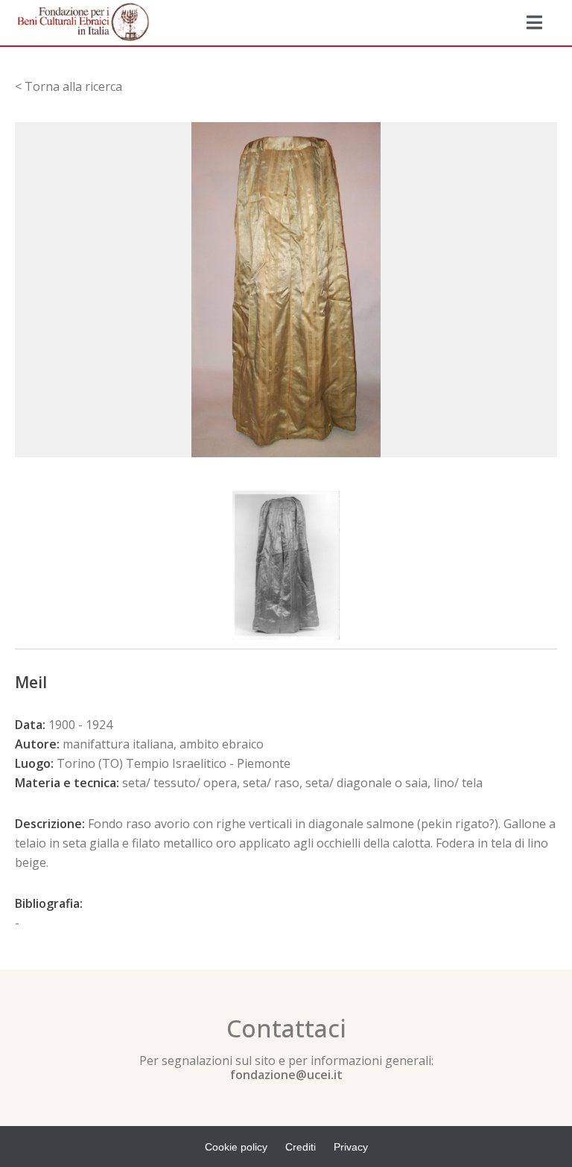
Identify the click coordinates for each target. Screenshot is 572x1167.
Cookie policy (236, 1147)
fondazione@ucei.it (286, 1074)
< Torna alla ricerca (68, 86)
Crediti (300, 1147)
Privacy (351, 1147)
